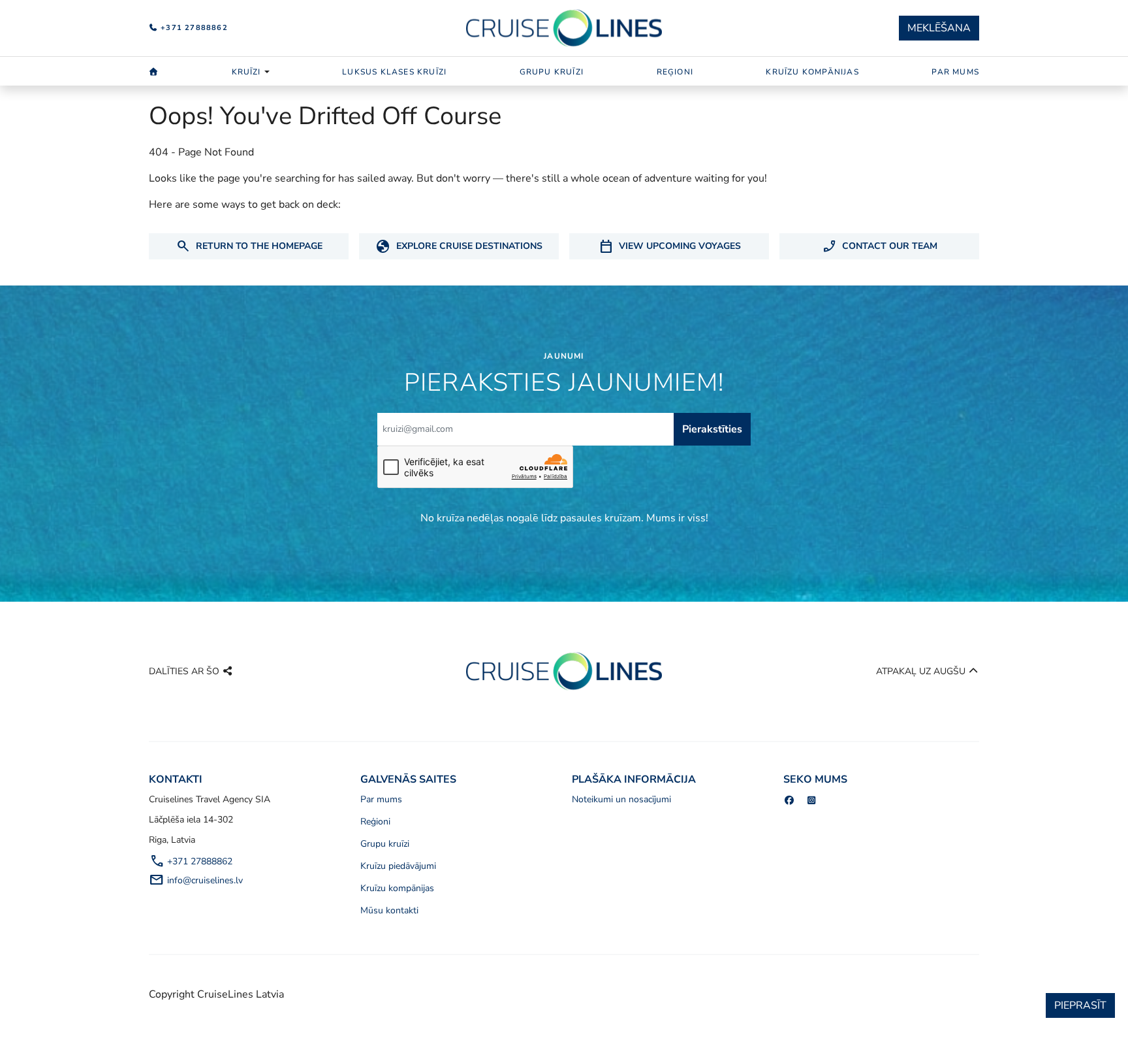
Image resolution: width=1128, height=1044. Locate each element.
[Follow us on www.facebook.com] (789, 801)
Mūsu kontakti (389, 910)
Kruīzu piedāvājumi (398, 866)
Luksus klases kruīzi (394, 72)
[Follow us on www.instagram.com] (812, 801)
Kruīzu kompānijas (812, 72)
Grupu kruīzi (552, 72)
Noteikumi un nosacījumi (621, 799)
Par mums (955, 72)
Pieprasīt (1080, 1005)
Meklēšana (939, 28)
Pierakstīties (712, 429)
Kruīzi (246, 72)
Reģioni (675, 72)
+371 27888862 (193, 28)
